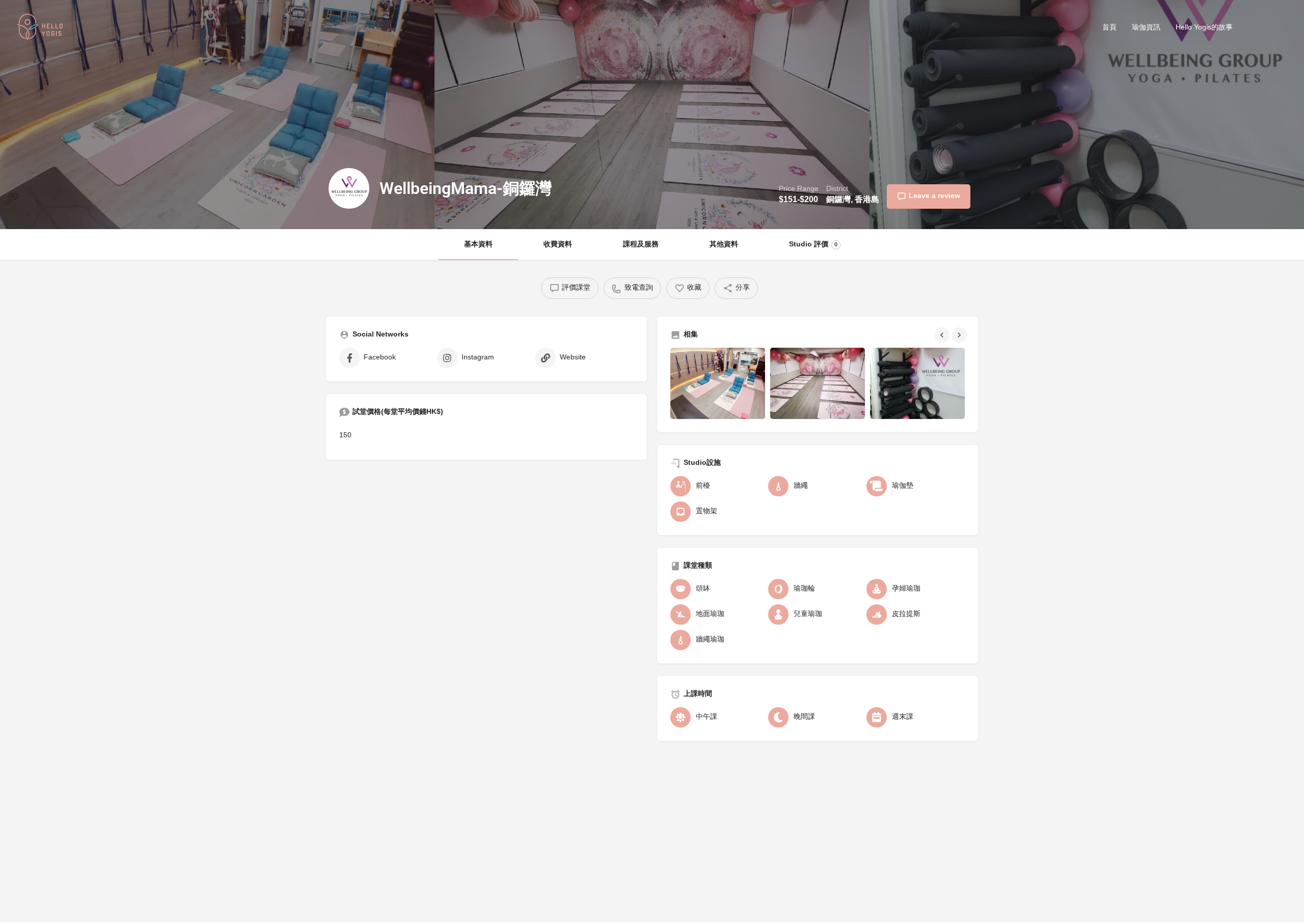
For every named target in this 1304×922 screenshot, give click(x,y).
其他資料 (724, 244)
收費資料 (558, 244)
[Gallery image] (717, 383)
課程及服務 (641, 244)
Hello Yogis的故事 (1204, 28)
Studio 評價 (813, 244)
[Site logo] (41, 29)
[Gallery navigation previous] (943, 335)
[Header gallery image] (217, 114)
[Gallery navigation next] (960, 335)
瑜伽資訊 (1146, 28)
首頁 (1109, 28)
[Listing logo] (349, 188)
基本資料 (478, 244)
